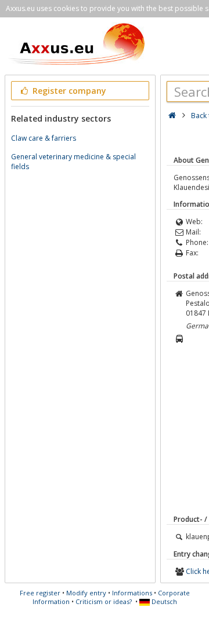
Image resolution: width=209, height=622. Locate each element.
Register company (68, 90)
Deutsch (163, 601)
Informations (132, 592)
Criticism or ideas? (103, 601)
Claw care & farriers (43, 138)
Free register (40, 592)
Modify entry (86, 592)
